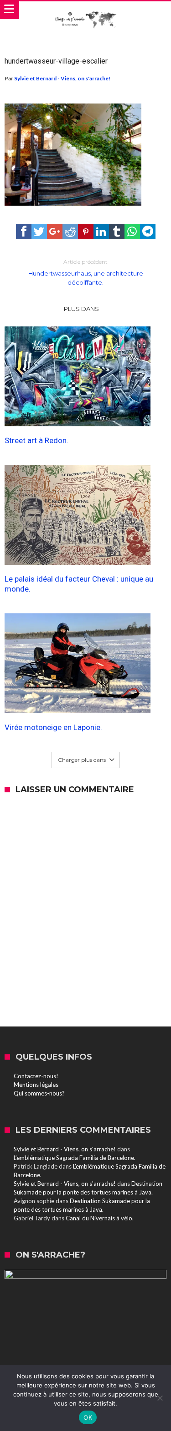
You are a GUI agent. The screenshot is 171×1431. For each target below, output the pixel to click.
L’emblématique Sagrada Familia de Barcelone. (74, 1157)
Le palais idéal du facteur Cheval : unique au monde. (79, 583)
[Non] (159, 1397)
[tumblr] (116, 231)
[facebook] (23, 231)
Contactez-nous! (36, 1076)
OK (87, 1417)
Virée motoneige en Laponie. (53, 727)
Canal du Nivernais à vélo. (100, 1218)
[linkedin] (101, 231)
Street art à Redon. (36, 440)
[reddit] (70, 231)
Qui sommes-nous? (39, 1093)
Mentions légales (36, 1084)
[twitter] (39, 231)
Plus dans (82, 308)
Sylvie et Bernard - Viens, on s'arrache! (62, 78)
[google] (54, 231)
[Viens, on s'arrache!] (85, 10)
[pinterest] (85, 231)
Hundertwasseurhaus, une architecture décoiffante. (85, 272)
